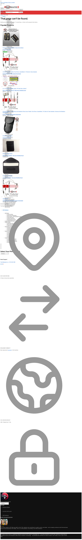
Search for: (2, 9)
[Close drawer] (0, 5)
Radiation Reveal (6, 507)
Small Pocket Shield (7, 137)
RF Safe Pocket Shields (7, 135)
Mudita (12, 71)
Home (1, 15)
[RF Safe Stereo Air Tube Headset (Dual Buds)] (34, 61)
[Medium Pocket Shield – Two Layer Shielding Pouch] (34, 145)
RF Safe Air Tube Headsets (8, 47)
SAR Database (6, 515)
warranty (10, 350)
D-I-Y (4, 88)
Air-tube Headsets (6, 71)
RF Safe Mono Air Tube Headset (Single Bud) (12, 114)
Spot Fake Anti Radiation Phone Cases (13, 12)
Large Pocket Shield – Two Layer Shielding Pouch (13, 177)
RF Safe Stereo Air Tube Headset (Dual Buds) (12, 73)
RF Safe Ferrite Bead (7, 49)
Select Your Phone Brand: (5, 501)
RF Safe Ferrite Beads (18, 47)
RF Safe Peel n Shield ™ (22, 88)
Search (21, 9)
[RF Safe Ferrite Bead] (34, 37)
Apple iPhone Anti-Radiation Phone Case (19, 111)
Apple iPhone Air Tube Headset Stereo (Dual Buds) (13, 200)
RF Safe (9, 534)
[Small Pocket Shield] (34, 125)
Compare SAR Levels (7, 511)
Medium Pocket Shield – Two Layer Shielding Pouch (13, 155)
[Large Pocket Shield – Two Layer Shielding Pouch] (34, 165)
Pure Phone (16, 71)
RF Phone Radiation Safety (10, 88)
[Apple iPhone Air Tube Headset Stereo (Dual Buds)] (34, 188)
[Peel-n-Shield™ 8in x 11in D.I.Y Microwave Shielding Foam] (34, 81)
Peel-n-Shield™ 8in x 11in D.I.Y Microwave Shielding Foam (14, 90)
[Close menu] (0, 1)
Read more (5, 51)
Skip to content (11, 2)
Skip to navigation (4, 2)
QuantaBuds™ (22, 71)
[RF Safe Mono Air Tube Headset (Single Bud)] (34, 101)
